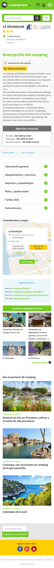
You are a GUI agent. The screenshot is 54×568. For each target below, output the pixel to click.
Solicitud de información (19, 63)
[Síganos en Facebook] (20, 549)
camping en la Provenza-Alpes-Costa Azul (30, 295)
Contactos (49, 560)
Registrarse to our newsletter (15, 534)
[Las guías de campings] (38, 5)
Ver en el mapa (27, 152)
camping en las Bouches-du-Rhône (28, 291)
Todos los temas (39, 362)
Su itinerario (13, 241)
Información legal (8, 560)
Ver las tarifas (8, 152)
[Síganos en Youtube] (34, 549)
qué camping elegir (21, 298)
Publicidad (39, 560)
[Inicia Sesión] (44, 5)
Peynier (20, 237)
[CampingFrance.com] (27, 4)
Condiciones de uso (25, 560)
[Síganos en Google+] (27, 549)
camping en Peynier (21, 288)
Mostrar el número (38, 247)
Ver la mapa (27, 261)
